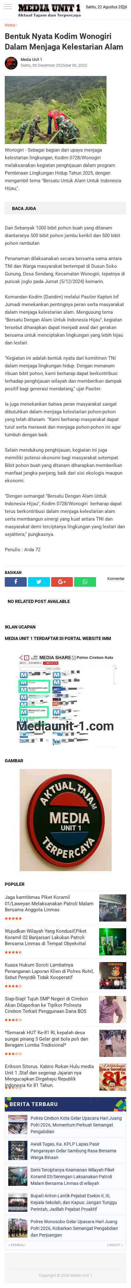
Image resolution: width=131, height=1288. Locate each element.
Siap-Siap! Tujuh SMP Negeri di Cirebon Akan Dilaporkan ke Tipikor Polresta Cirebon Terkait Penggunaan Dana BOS (46, 1005)
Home (10, 25)
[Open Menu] (8, 7)
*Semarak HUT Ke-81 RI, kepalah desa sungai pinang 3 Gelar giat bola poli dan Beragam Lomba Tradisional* (46, 1039)
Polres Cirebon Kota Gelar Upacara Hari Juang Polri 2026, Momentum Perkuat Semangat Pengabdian (76, 1125)
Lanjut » (115, 1245)
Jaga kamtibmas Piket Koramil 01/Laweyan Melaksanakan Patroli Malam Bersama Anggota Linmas (49, 903)
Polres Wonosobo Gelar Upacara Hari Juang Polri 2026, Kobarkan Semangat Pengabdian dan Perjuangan (74, 1228)
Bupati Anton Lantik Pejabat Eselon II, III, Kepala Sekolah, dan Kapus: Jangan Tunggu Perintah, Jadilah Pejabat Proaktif (74, 1202)
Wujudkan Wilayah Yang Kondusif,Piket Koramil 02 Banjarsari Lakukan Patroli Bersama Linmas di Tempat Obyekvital (45, 937)
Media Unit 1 (81, 1275)
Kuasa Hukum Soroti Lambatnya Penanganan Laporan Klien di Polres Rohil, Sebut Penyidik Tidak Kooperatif (49, 971)
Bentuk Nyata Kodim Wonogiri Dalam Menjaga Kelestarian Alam (64, 41)
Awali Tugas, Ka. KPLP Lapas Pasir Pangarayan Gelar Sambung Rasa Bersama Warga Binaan (73, 1150)
